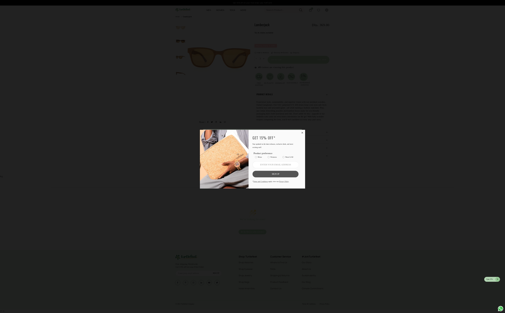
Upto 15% (492, 279)
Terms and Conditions (260, 181)
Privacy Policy (284, 181)
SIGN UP (275, 174)
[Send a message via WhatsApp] (501, 309)
